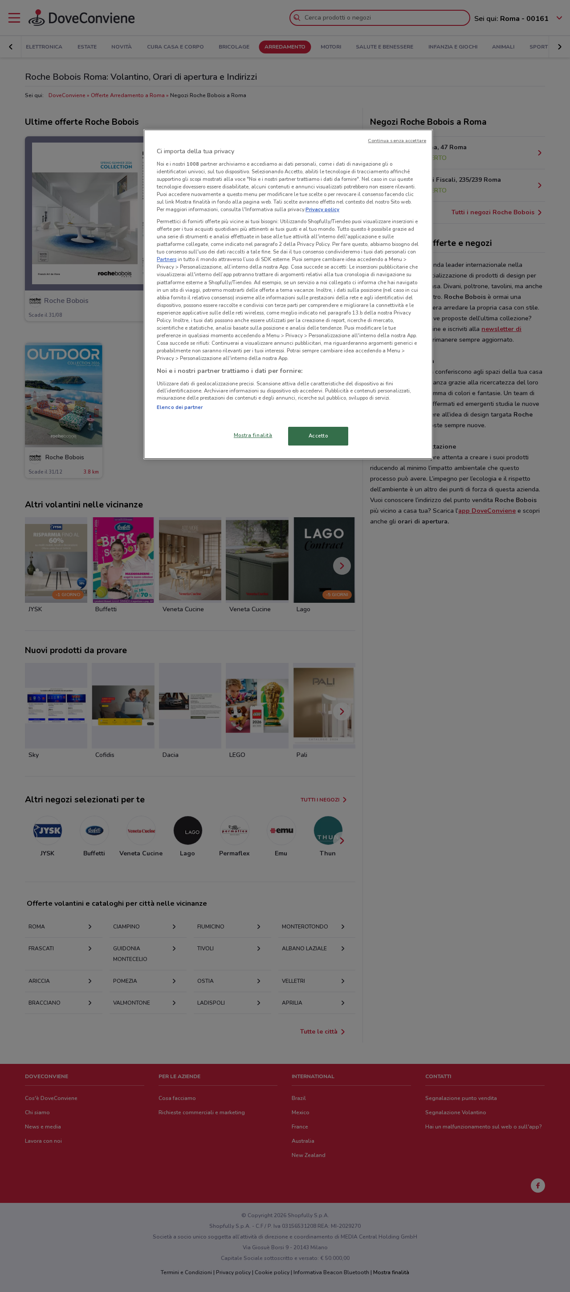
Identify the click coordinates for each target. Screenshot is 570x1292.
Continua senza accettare (397, 140)
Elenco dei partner (180, 407)
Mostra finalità (253, 435)
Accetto (318, 435)
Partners (166, 259)
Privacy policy (322, 209)
